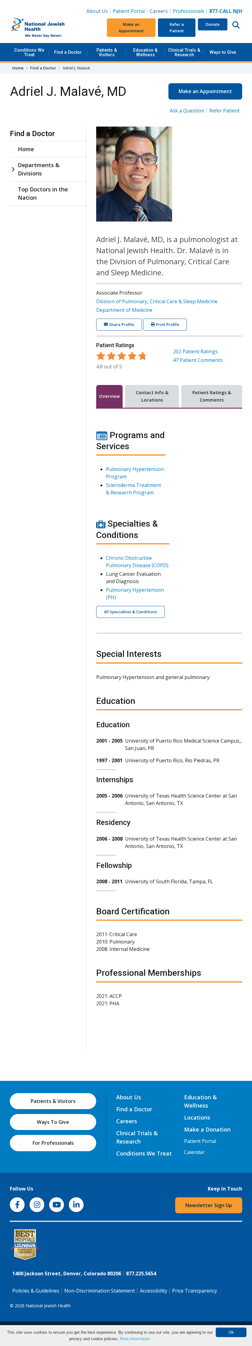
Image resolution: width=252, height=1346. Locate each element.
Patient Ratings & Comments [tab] (211, 396)
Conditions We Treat (29, 52)
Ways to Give (223, 52)
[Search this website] (236, 24)
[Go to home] (48, 27)
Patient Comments (197, 360)
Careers (160, 10)
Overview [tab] (109, 396)
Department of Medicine (124, 310)
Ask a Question (187, 110)
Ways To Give (53, 1122)
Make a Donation (207, 1129)
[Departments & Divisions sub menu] (13, 169)
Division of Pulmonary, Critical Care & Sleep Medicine (157, 301)
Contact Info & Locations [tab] (152, 396)
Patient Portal (129, 11)
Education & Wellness (145, 52)
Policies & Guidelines (35, 1290)
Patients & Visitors (106, 52)
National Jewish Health (48, 1306)
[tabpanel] (169, 722)
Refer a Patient (177, 27)
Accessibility (153, 1290)
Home (18, 68)
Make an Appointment (131, 27)
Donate (213, 24)
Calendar (194, 1152)
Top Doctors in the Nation (43, 193)
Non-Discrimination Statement (99, 1290)
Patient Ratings (195, 351)
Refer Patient (224, 110)
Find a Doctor (68, 52)
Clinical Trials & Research (184, 52)
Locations (197, 1117)
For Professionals (53, 1143)
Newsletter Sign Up (208, 1205)
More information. (135, 1338)
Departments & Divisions (39, 169)
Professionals (188, 11)
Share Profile (121, 324)
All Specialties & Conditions (130, 611)
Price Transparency (194, 1290)
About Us (97, 11)
